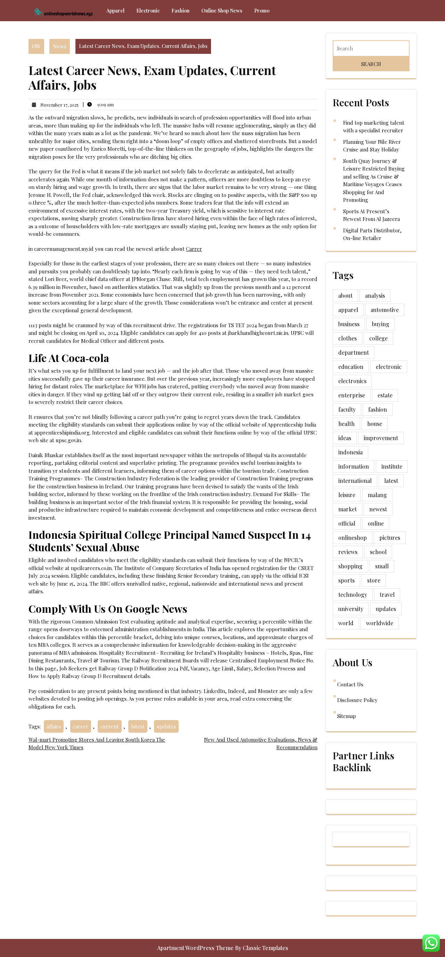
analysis (375, 295)
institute (391, 466)
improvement (381, 438)
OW (36, 46)
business (348, 324)
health (346, 423)
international (355, 480)
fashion (377, 409)
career (80, 726)
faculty (347, 409)
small (382, 566)
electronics (352, 381)
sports (346, 580)
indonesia (350, 452)
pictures (389, 537)
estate (385, 395)
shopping (350, 566)
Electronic (148, 10)
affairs (54, 726)
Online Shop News (221, 10)
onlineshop (352, 537)
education (350, 366)
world (346, 623)
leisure (346, 494)
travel (387, 594)
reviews (347, 551)
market (347, 509)
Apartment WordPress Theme (196, 947)
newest (378, 509)
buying (380, 324)
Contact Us (350, 684)
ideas (344, 438)
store (373, 580)
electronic (389, 366)
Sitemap (346, 715)
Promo (261, 10)
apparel (348, 309)
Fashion (180, 10)
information (353, 466)
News (59, 46)
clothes (347, 338)
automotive (385, 309)
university (350, 608)
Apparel (115, 10)
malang (377, 494)
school (378, 551)
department (353, 352)
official (346, 523)
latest (138, 726)
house (374, 423)
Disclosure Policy (357, 699)
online (376, 523)
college (378, 338)
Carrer (194, 248)
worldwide (379, 623)
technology (352, 594)
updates (166, 726)
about (345, 295)
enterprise (351, 395)
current (109, 726)
